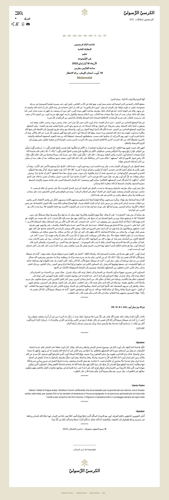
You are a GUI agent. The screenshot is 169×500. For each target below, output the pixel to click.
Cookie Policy (81, 493)
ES (80, 35)
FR (85, 35)
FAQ (103, 493)
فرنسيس (148, 19)
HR (90, 35)
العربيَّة (24, 19)
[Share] (13, 24)
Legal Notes (94, 493)
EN (74, 35)
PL (100, 35)
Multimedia (84, 77)
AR (64, 35)
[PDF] (23, 24)
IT (95, 35)
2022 (132, 19)
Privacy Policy (67, 493)
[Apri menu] (16, 13)
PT (105, 35)
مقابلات (139, 19)
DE (69, 35)
